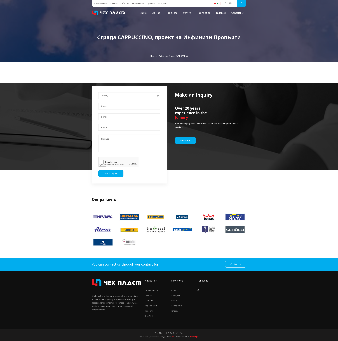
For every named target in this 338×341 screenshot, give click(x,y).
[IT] (218, 3)
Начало (153, 56)
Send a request (111, 173)
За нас (156, 12)
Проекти (151, 3)
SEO (173, 336)
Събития (125, 3)
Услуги (187, 12)
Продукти (172, 12)
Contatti (236, 12)
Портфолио (203, 12)
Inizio (143, 12)
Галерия (221, 12)
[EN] (215, 3)
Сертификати (100, 3)
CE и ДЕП (162, 3)
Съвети (114, 3)
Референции (138, 3)
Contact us (185, 140)
